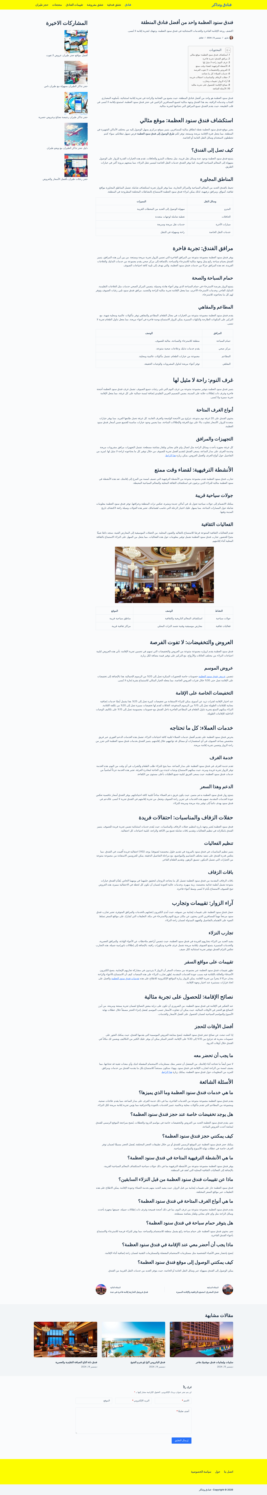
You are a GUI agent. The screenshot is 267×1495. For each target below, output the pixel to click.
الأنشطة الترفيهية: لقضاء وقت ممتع (211, 66)
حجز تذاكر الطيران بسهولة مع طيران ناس (66, 86)
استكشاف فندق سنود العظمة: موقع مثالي (209, 54)
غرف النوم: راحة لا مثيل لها (215, 62)
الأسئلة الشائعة (219, 88)
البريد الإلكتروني (140, 1400)
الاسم (185, 1400)
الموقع (107, 1400)
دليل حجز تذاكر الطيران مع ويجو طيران (67, 147)
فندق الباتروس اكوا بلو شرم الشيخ (148, 1362)
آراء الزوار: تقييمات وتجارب (215, 81)
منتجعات (57, 4)
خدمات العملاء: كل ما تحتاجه (214, 73)
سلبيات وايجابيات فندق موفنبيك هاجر (214, 1362)
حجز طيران (41, 4)
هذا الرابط (170, 455)
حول (217, 1471)
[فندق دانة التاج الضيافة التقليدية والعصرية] (65, 1339)
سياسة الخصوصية (201, 1471)
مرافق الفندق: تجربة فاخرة (215, 58)
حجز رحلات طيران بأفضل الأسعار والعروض (65, 178)
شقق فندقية (114, 4)
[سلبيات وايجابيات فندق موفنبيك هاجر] (201, 1339)
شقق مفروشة (95, 4)
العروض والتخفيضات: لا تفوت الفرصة (210, 69)
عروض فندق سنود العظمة (212, 676)
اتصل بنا (228, 1471)
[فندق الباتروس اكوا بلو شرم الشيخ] (133, 1339)
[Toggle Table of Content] (226, 50)
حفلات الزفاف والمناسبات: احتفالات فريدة (209, 77)
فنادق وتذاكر (222, 4)
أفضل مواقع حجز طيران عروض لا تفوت (67, 55)
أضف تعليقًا (182, 1411)
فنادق (128, 4)
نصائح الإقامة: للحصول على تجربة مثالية (209, 84)
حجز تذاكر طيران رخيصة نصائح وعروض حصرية (63, 117)
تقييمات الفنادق (74, 4)
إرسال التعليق (181, 1440)
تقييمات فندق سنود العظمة (125, 978)
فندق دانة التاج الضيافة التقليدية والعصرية (76, 1362)
